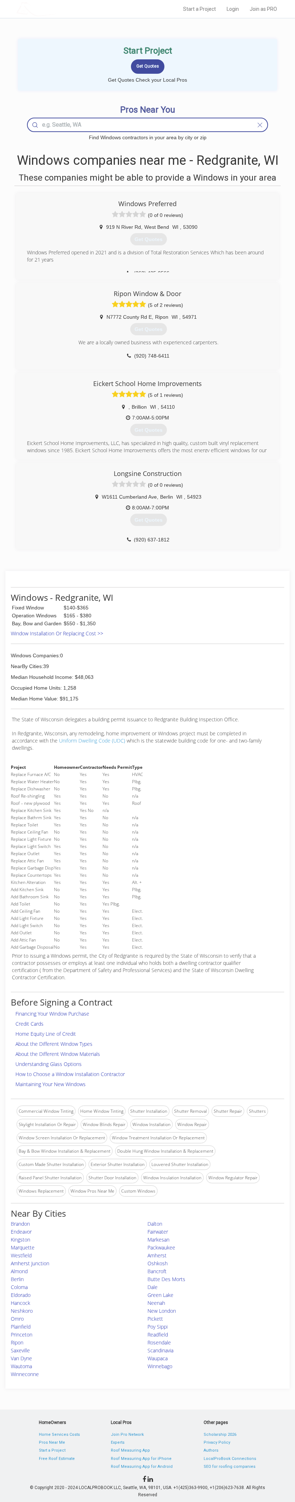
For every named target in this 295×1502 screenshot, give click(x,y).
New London (162, 1310)
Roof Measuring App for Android (142, 1466)
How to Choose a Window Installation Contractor (70, 1074)
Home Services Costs (59, 1434)
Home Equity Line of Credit (45, 1033)
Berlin (17, 1279)
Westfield (21, 1255)
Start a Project (199, 9)
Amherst (157, 1255)
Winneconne (25, 1374)
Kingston (20, 1239)
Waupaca (158, 1358)
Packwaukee (161, 1247)
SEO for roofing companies (229, 1466)
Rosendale (159, 1342)
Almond (19, 1271)
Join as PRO (263, 9)
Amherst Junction (30, 1263)
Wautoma (21, 1366)
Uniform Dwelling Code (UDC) (92, 740)
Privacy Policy (217, 1442)
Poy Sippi (158, 1326)
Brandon (20, 1223)
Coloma (19, 1287)
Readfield (158, 1334)
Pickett (155, 1318)
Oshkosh (158, 1263)
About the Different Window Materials (57, 1054)
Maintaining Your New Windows (50, 1084)
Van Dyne (21, 1358)
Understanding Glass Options (48, 1064)
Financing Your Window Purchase (52, 1013)
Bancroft (157, 1271)
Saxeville (20, 1350)
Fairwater (158, 1231)
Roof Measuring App (130, 1450)
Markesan (158, 1239)
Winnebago (160, 1366)
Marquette (23, 1247)
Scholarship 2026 (220, 1434)
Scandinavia (160, 1350)
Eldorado (21, 1295)
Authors (211, 1450)
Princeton (21, 1334)
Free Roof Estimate (57, 1458)
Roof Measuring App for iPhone (141, 1458)
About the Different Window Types (53, 1043)
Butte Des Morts (166, 1279)
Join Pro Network (127, 1434)
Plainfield (21, 1326)
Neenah (156, 1302)
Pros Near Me (52, 1442)
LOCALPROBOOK (58, 9)
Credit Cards (29, 1023)
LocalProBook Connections (230, 1458)
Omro (17, 1318)
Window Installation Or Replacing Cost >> (57, 633)
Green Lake (160, 1295)
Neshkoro (22, 1310)
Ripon (17, 1342)
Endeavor (21, 1231)
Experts (117, 1442)
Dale (153, 1287)
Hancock (20, 1302)
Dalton (155, 1223)
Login (233, 9)
